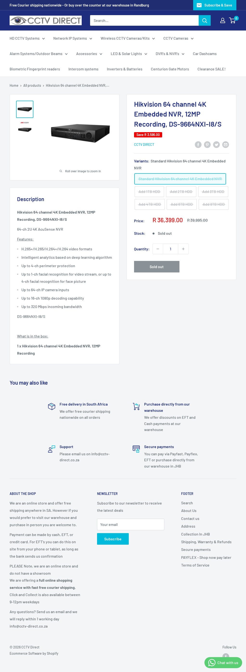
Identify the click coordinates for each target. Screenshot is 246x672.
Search (187, 502)
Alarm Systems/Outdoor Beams (36, 53)
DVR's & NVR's (167, 53)
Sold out (157, 266)
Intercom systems (83, 69)
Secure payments (196, 549)
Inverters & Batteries (124, 69)
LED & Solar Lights (126, 53)
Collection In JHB (195, 534)
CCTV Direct (144, 144)
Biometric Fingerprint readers (35, 69)
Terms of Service (195, 565)
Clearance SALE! (211, 69)
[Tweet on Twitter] (216, 144)
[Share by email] (225, 144)
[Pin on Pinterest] (207, 144)
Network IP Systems (70, 38)
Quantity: (142, 249)
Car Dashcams (205, 53)
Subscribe (113, 538)
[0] (232, 20)
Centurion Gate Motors (170, 69)
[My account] (222, 20)
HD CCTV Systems (25, 38)
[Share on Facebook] (198, 144)
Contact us (190, 518)
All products (32, 85)
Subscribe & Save (218, 5)
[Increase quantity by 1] (183, 249)
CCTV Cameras (175, 38)
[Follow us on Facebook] (225, 656)
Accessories (86, 53)
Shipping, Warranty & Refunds (206, 541)
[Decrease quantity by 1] (158, 249)
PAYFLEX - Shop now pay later (206, 557)
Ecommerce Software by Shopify (34, 653)
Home (14, 85)
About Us (189, 510)
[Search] (205, 20)
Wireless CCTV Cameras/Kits (125, 38)
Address (188, 526)
